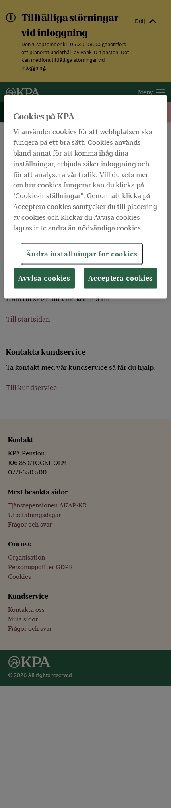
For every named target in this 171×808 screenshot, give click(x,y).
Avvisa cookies (44, 278)
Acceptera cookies (120, 278)
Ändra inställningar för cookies (82, 254)
